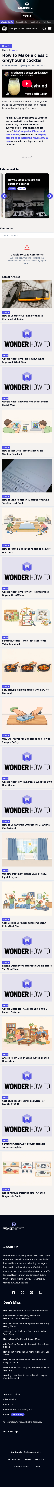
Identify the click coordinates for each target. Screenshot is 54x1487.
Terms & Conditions (12, 1394)
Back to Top (10, 1431)
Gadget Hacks (21, 22)
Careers (13, 1414)
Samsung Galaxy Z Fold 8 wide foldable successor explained (23, 1145)
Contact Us (8, 1404)
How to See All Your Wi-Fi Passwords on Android (25, 1310)
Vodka (27, 15)
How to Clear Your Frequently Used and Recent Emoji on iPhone (25, 1361)
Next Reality (35, 22)
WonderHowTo (7, 22)
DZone (37, 1466)
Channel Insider (21, 1466)
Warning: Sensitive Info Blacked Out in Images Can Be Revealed (25, 1376)
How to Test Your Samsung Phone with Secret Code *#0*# (27, 1353)
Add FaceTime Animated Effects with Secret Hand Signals (26, 1345)
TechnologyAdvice (32, 1452)
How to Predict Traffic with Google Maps (21, 1339)
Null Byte (47, 22)
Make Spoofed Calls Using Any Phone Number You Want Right (26, 1369)
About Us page (21, 1282)
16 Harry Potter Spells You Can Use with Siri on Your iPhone (25, 1332)
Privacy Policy (9, 1399)
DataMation (40, 1459)
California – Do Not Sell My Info (17, 1409)
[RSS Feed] (40, 1292)
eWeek (28, 1459)
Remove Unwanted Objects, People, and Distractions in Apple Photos (21, 1317)
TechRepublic (14, 1459)
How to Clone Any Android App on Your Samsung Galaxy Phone (26, 1324)
